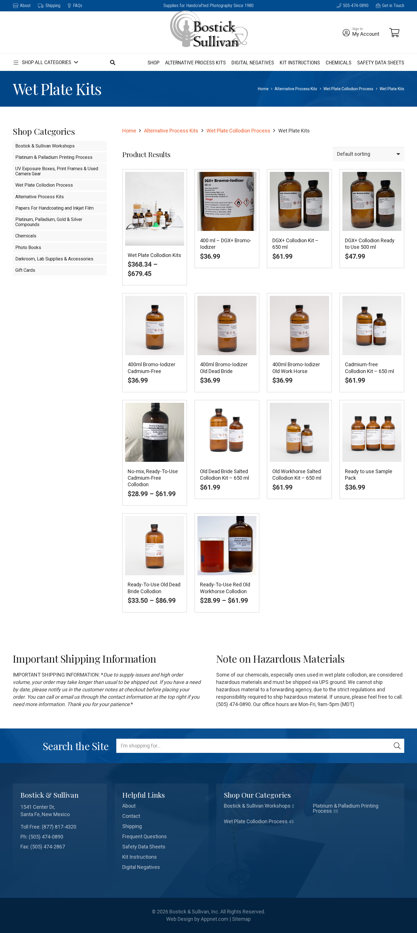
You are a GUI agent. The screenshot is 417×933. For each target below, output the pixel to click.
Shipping (132, 826)
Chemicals (25, 236)
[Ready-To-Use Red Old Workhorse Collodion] (227, 562)
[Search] (397, 746)
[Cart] (394, 32)
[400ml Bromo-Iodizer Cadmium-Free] (154, 342)
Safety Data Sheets (143, 847)
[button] (45, 62)
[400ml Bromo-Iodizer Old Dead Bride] (227, 342)
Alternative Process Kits (296, 89)
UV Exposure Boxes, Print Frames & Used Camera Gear (56, 171)
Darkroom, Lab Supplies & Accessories (54, 259)
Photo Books (28, 247)
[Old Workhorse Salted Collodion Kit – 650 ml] (299, 453)
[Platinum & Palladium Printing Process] (355, 808)
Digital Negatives (141, 867)
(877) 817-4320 (59, 827)
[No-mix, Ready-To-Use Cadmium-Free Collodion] (154, 453)
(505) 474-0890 (46, 837)
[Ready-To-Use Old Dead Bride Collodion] (154, 562)
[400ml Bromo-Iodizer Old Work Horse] (299, 342)
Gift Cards (25, 270)
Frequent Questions (144, 836)
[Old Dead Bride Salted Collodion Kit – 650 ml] (227, 453)
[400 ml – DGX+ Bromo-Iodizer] (227, 227)
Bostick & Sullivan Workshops (45, 146)
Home (263, 89)
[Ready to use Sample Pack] (372, 453)
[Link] (346, 32)
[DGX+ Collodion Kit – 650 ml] (299, 227)
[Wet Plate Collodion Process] (266, 821)
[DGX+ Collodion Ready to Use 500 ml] (372, 227)
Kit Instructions (139, 857)
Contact (131, 816)
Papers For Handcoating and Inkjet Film (54, 208)
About (129, 806)
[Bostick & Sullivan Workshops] (266, 808)
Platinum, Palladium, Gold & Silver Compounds (48, 222)
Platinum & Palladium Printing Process (53, 157)
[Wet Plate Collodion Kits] (154, 227)
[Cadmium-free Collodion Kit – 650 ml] (372, 342)
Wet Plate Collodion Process (348, 89)
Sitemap (241, 919)
